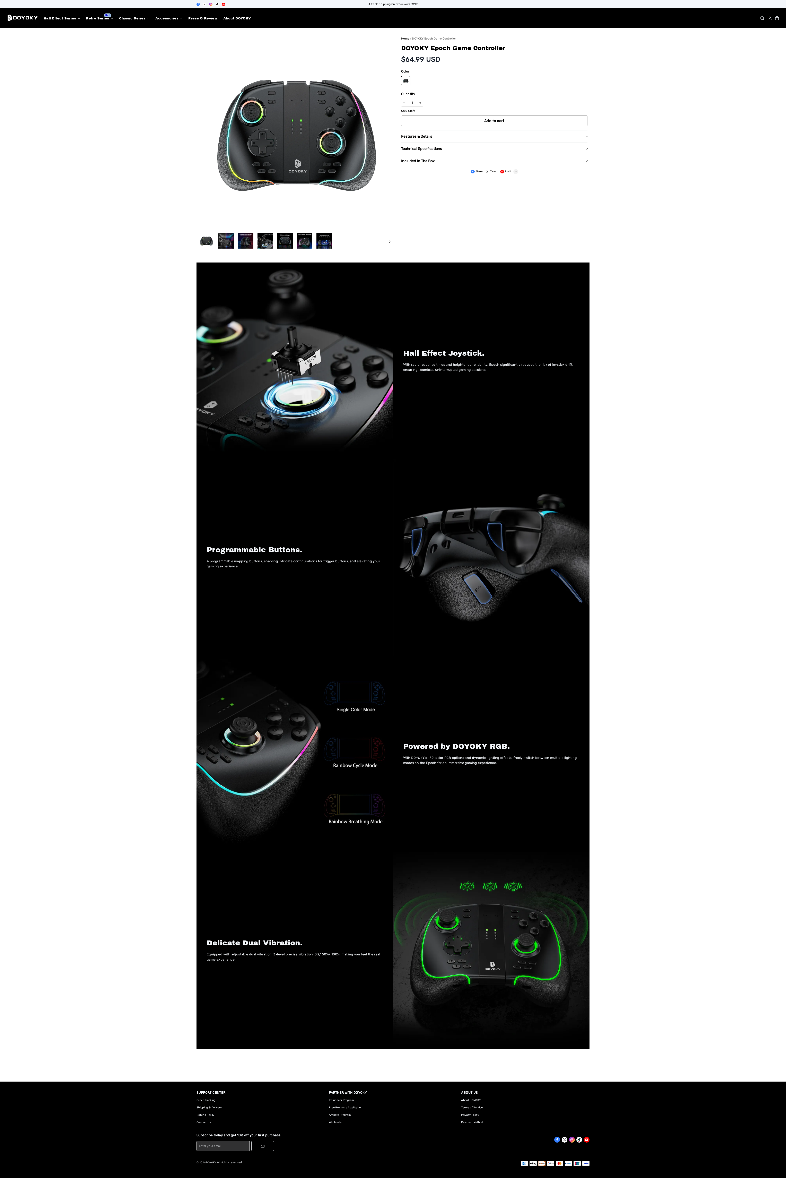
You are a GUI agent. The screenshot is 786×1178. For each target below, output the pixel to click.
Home (405, 38)
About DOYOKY (471, 1100)
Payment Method (472, 1122)
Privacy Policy (470, 1114)
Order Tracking (206, 1100)
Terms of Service (472, 1107)
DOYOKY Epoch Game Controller (434, 38)
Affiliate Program (340, 1114)
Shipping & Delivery (209, 1107)
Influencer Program (341, 1100)
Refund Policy (205, 1114)
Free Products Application (346, 1107)
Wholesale (335, 1122)
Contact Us (203, 1122)
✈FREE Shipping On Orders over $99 (393, 4)
